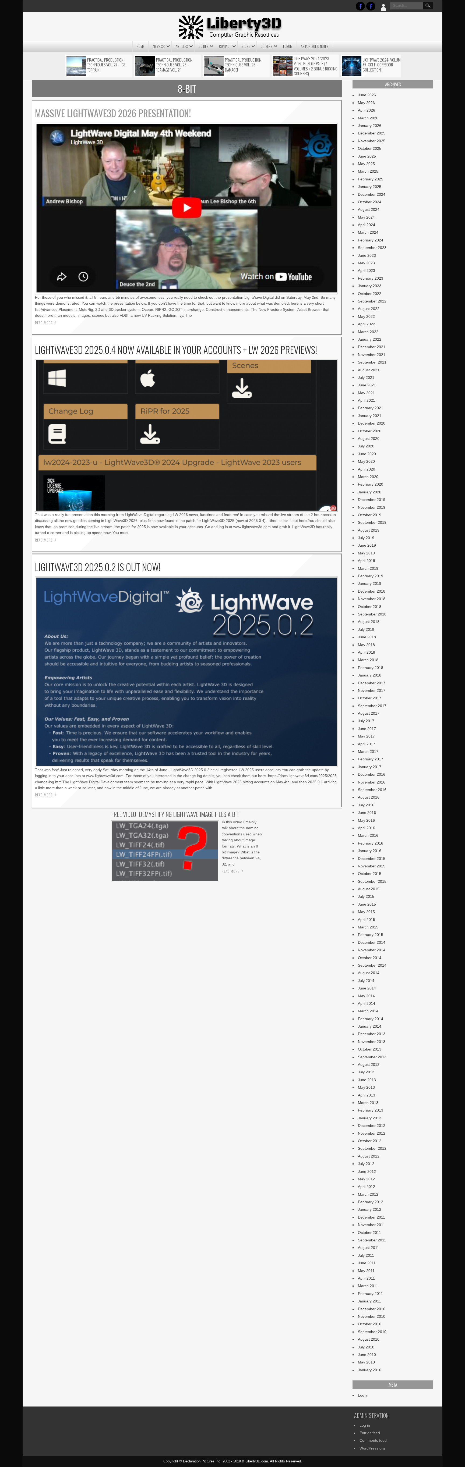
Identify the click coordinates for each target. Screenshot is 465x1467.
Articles (182, 46)
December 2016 (371, 774)
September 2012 (372, 1148)
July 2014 (366, 980)
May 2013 (366, 1087)
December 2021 (371, 347)
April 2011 (366, 1278)
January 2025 (369, 186)
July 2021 (366, 377)
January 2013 (369, 1118)
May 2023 (366, 263)
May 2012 (366, 1179)
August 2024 (368, 209)
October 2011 (369, 1232)
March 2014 (368, 1011)
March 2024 (368, 232)
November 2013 (371, 1041)
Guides (203, 46)
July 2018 (366, 629)
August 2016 (368, 797)
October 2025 (369, 148)
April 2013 (366, 1095)
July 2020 (366, 446)
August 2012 (368, 1156)
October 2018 (369, 606)
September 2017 (372, 706)
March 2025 (368, 171)
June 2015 (367, 904)
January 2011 (369, 1301)
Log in (363, 1395)
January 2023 (369, 286)
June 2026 (367, 95)
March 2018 (368, 660)
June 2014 (367, 988)
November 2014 (371, 950)
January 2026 (369, 125)
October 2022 (369, 293)
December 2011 (371, 1217)
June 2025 (367, 156)
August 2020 (368, 438)
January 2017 (369, 767)
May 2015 (366, 912)
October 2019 (369, 515)
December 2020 (371, 423)
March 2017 (368, 751)
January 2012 (369, 1209)
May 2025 (366, 164)
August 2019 (368, 530)
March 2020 (368, 477)
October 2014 (369, 958)
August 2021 (368, 370)
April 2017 (366, 744)
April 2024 (366, 225)
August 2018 (368, 621)
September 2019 (372, 522)
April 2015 (366, 919)
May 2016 (366, 820)
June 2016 (367, 812)
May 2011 (366, 1271)
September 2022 (372, 301)
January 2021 (369, 416)
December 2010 (371, 1309)
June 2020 (367, 454)
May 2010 (366, 1362)
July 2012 (366, 1164)
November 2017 (371, 690)
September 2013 (372, 1057)
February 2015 (370, 934)
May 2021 (366, 393)
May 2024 (366, 217)
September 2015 (372, 881)
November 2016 (371, 782)
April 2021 (366, 400)
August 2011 (368, 1247)
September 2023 (372, 247)
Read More (43, 322)
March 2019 (368, 568)
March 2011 (368, 1286)
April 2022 (366, 324)
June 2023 (367, 255)
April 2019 (366, 560)
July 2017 (366, 721)
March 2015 (368, 927)
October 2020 (369, 431)
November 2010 (371, 1316)
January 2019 (369, 583)
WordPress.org (372, 1448)
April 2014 (366, 1003)
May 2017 (366, 736)
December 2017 (371, 683)
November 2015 (371, 866)
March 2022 (368, 332)
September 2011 (372, 1240)
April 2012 (366, 1186)
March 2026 (368, 118)
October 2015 (369, 873)
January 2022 (369, 339)
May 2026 (366, 103)
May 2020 (366, 461)
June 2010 (367, 1354)
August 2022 (368, 309)
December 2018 (371, 591)
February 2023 (370, 278)
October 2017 (369, 698)
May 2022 (366, 316)
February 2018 (370, 667)
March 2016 (368, 835)
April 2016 (366, 828)
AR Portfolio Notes (314, 46)
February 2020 (370, 484)
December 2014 (371, 942)
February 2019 (370, 576)
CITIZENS (266, 46)
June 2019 (367, 545)
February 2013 (370, 1110)
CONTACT (225, 46)
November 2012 (371, 1133)
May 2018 (366, 645)
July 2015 (366, 896)
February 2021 (370, 408)
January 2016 (369, 851)
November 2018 (371, 599)
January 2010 (369, 1370)
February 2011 (370, 1293)
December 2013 (371, 1034)
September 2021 (372, 362)
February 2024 (370, 240)
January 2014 (369, 1026)
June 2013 (367, 1080)
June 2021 (367, 385)
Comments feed (373, 1440)
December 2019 (371, 499)
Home (140, 46)
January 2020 (369, 492)
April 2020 (366, 469)
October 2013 (369, 1049)
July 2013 (366, 1072)
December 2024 (371, 194)
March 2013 (368, 1103)
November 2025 (371, 141)
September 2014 (372, 965)
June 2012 (367, 1171)
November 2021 (371, 354)
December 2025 (371, 133)
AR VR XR (159, 46)
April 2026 (366, 110)
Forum (288, 46)
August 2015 (368, 889)
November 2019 (371, 507)
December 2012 (371, 1125)
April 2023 (366, 270)
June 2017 (367, 729)
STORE (246, 46)
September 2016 (372, 790)
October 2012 (369, 1141)
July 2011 (366, 1255)
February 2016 (370, 843)
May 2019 (366, 553)
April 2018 (366, 652)
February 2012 (370, 1202)
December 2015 (371, 858)
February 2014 (370, 1019)
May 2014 (366, 996)
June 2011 (367, 1263)
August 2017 (368, 713)
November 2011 (371, 1225)
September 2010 (372, 1332)
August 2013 (368, 1064)
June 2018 (367, 637)
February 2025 (370, 179)
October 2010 (369, 1324)
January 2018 (369, 675)
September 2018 (372, 614)
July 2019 (366, 538)
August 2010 (368, 1339)
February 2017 (370, 759)
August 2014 (368, 973)
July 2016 (366, 805)
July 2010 (366, 1347)
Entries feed (370, 1433)
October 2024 (369, 202)
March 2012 (368, 1194)
